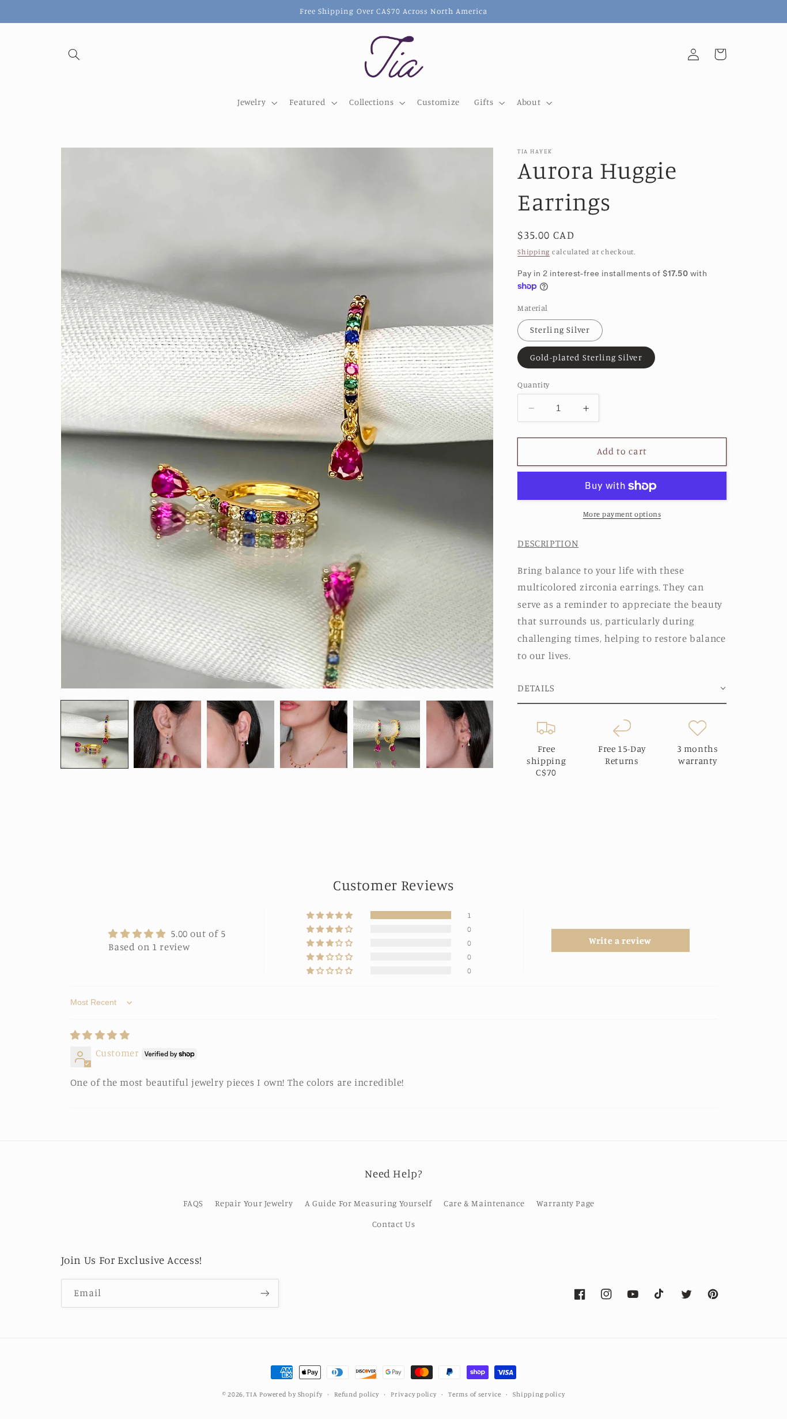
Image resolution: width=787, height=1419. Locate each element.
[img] (100, 1035)
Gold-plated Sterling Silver (586, 357)
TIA (251, 1394)
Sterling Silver (560, 330)
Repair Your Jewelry (254, 1203)
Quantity (533, 384)
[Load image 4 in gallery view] (313, 734)
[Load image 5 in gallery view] (386, 734)
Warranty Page (565, 1203)
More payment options (622, 514)
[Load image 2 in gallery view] (167, 734)
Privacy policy (413, 1394)
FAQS (193, 1203)
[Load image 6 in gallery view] (459, 734)
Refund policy (356, 1394)
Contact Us (393, 1224)
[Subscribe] (264, 1293)
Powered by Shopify (290, 1394)
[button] (74, 54)
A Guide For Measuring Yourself (368, 1203)
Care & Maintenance (484, 1203)
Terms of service (474, 1394)
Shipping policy (539, 1394)
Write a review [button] (620, 940)
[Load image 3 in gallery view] (240, 734)
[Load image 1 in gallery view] (94, 734)
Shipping (533, 251)
